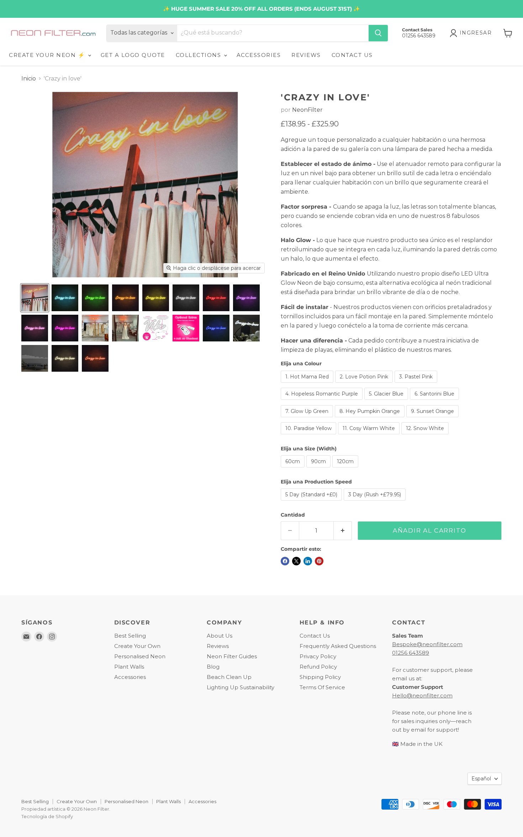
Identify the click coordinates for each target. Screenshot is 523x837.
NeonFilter (307, 109)
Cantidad (293, 515)
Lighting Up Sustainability (240, 687)
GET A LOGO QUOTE (133, 55)
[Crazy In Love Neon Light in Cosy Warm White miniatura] (65, 358)
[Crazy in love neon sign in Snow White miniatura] (246, 328)
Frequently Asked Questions (338, 646)
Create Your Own (137, 646)
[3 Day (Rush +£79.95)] (375, 502)
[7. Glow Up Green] (308, 418)
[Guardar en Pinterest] (319, 561)
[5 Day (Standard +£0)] (312, 502)
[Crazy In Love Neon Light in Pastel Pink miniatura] (35, 328)
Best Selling (130, 635)
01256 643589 (410, 652)
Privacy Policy (318, 656)
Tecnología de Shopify (47, 816)
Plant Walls (129, 666)
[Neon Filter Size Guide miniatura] (35, 358)
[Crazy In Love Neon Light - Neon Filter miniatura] (35, 298)
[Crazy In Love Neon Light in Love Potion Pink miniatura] (65, 328)
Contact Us (315, 635)
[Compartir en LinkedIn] (307, 561)
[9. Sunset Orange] (433, 418)
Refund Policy (318, 666)
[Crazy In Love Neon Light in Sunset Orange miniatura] (95, 358)
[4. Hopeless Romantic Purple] (322, 401)
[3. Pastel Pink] (417, 384)
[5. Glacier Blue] (387, 401)
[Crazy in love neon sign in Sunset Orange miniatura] (95, 328)
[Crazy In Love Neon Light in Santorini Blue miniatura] (216, 328)
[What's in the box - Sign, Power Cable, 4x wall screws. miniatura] (156, 328)
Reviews (218, 646)
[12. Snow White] (425, 436)
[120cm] (346, 469)
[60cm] (293, 469)
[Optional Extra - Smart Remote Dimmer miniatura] (186, 328)
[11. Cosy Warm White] (369, 436)
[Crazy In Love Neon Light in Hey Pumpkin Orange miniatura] (125, 298)
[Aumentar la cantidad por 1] (343, 530)
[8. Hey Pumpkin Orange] (370, 418)
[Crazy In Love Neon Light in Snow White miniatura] (186, 298)
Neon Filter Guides (232, 656)
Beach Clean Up (229, 677)
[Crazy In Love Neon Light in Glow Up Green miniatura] (95, 298)
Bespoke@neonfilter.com (427, 644)
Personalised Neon (139, 656)
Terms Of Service (322, 687)
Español (481, 778)
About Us (219, 635)
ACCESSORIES (259, 55)
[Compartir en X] (296, 561)
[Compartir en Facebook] (285, 561)
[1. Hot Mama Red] (308, 384)
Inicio (28, 78)
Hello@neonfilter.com (422, 695)
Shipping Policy (320, 677)
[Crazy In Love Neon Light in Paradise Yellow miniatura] (156, 298)
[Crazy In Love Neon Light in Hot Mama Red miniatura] (216, 298)
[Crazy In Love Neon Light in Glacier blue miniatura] (65, 298)
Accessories (130, 677)
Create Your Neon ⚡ (48, 55)
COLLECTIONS (199, 55)
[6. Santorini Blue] (435, 401)
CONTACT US (352, 55)
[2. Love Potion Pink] (365, 384)
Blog (213, 666)
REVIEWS (306, 55)
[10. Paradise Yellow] (309, 436)
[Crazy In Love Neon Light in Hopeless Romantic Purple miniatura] (246, 298)
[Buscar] (378, 33)
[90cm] (319, 469)
